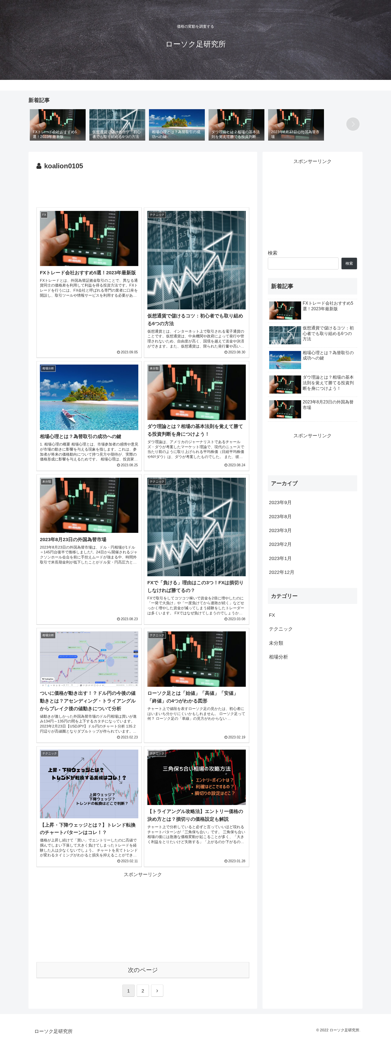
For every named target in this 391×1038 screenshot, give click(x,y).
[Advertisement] (142, 187)
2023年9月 (280, 502)
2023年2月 (280, 544)
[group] (57, 124)
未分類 (276, 643)
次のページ (143, 970)
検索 (272, 253)
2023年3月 (280, 530)
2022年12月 (281, 572)
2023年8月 (280, 516)
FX (272, 615)
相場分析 (278, 657)
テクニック (281, 629)
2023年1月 (280, 558)
